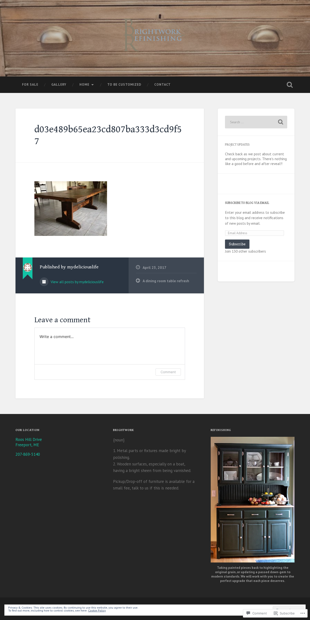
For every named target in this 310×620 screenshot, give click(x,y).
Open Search (289, 84)
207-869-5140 (28, 454)
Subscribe (237, 244)
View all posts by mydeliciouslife (77, 281)
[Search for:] (256, 122)
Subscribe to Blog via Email (247, 203)
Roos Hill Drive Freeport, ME (29, 442)
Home (84, 84)
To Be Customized (124, 84)
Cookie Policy (97, 610)
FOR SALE (30, 84)
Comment (168, 372)
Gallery (58, 84)
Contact (162, 84)
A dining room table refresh (166, 280)
